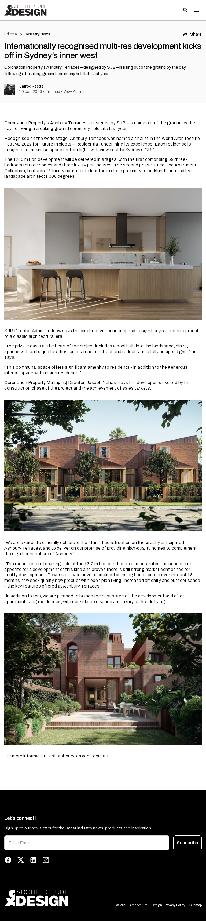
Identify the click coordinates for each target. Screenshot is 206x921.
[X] (20, 860)
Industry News (37, 34)
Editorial (11, 34)
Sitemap (195, 905)
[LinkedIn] (33, 860)
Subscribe (187, 842)
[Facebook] (8, 860)
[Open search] (185, 10)
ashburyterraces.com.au (83, 756)
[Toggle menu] (196, 10)
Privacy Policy (175, 905)
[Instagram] (46, 860)
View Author (74, 92)
